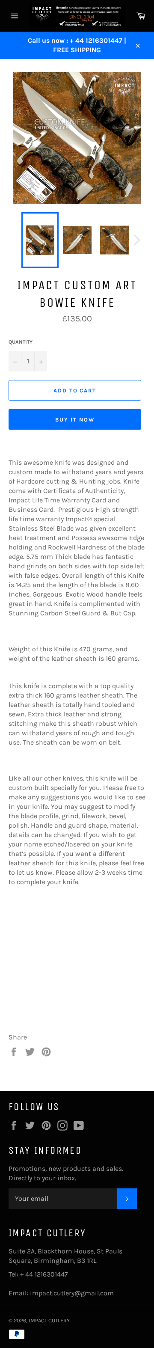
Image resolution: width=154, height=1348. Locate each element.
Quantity (21, 342)
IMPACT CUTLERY (49, 1320)
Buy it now (75, 419)
